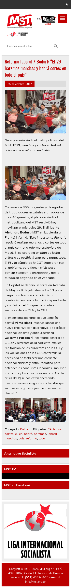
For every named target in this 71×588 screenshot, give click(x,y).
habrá (28, 434)
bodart (58, 429)
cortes (9, 434)
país (21, 438)
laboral (53, 434)
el (16, 434)
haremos (40, 434)
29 (49, 429)
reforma (31, 438)
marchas (11, 438)
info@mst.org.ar (35, 581)
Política (25, 429)
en (20, 434)
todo (42, 438)
